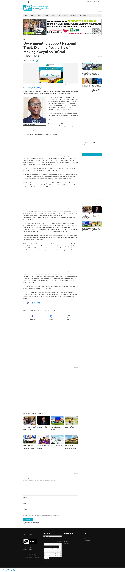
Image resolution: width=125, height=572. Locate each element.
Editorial (32, 15)
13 (55, 551)
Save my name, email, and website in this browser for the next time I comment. (42, 515)
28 (57, 555)
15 (60, 551)
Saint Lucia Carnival (63, 15)
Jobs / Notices (73, 15)
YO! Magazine (66, 536)
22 (60, 553)
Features (53, 15)
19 (52, 553)
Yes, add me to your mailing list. (32, 522)
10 (47, 551)
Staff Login (89, 1)
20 (55, 553)
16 (44, 553)
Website (25, 509)
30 (44, 558)
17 (47, 553)
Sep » (47, 561)
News (26, 15)
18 (49, 553)
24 (47, 555)
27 (55, 555)
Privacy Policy (66, 543)
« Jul (44, 561)
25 (49, 555)
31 (47, 558)
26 (52, 555)
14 (57, 551)
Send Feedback (99, 1)
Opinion (39, 15)
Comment (26, 484)
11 (49, 551)
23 (44, 555)
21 (57, 553)
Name (25, 497)
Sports (46, 15)
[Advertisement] (78, 8)
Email (94, 1)
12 (52, 551)
